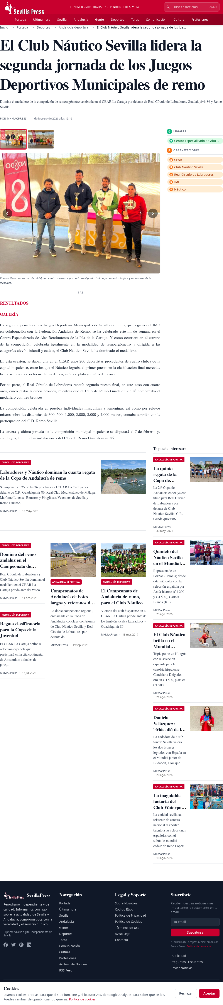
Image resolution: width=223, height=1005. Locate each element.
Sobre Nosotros (126, 903)
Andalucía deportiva (73, 27)
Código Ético (124, 909)
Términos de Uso (127, 928)
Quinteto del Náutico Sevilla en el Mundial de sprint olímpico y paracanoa (168, 566)
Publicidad (178, 956)
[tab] (13, 139)
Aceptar (209, 993)
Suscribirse (195, 932)
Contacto (121, 940)
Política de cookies (82, 999)
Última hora (41, 19)
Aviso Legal (123, 934)
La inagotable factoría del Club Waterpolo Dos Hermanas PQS (169, 807)
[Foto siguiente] (153, 213)
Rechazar (186, 993)
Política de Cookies (128, 921)
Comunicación (156, 19)
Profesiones (199, 19)
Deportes (117, 19)
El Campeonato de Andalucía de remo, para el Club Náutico (121, 596)
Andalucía (81, 19)
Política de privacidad (199, 946)
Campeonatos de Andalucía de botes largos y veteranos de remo (71, 599)
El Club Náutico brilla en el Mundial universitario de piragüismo (169, 646)
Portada (20, 19)
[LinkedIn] (29, 945)
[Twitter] (13, 945)
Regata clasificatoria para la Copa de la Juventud (20, 629)
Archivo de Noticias (73, 964)
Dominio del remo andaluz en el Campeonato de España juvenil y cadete (18, 566)
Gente (99, 19)
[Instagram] (21, 945)
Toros (135, 19)
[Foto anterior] (7, 213)
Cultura (179, 19)
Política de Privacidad (130, 915)
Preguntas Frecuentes (187, 962)
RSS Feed (66, 970)
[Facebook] (5, 945)
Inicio (4, 27)
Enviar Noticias (182, 968)
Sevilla (62, 19)
